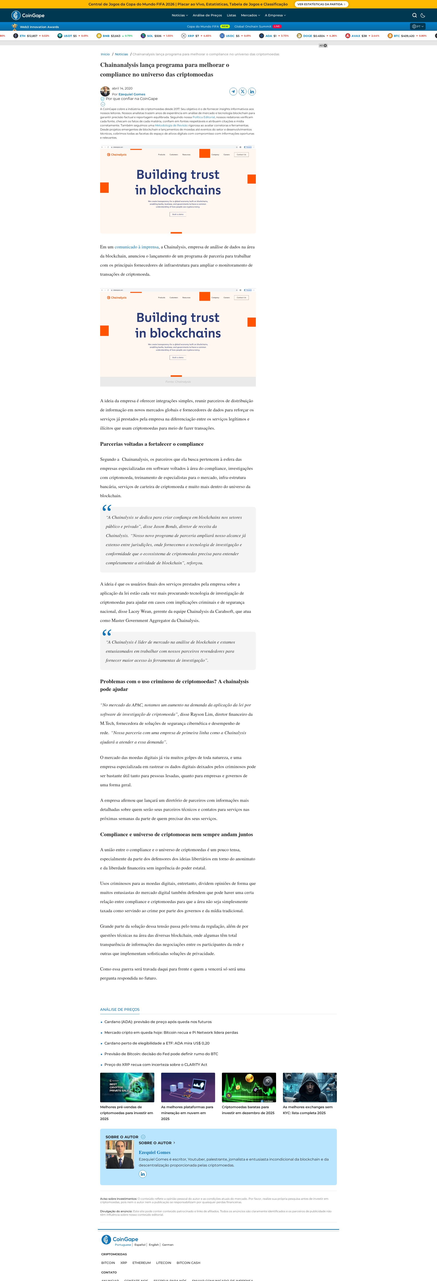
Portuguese (123, 1244)
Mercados (249, 15)
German (167, 1244)
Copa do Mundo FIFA (207, 26)
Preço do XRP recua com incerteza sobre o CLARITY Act (155, 1064)
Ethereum (141, 1263)
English (154, 1244)
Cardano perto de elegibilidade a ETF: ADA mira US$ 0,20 (157, 1043)
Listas (231, 15)
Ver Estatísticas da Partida (320, 4)
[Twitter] (242, 91)
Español (140, 1244)
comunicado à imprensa (137, 247)
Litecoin (163, 1263)
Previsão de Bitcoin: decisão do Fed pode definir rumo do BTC (161, 1054)
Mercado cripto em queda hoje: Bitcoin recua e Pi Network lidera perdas (171, 1032)
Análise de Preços (207, 15)
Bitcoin (108, 1263)
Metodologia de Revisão (171, 125)
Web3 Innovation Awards (39, 27)
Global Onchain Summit (257, 26)
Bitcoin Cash (188, 1263)
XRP (123, 1263)
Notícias (178, 15)
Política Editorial (204, 117)
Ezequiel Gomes (132, 94)
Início (105, 54)
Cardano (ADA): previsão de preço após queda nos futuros (158, 1022)
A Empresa (274, 15)
